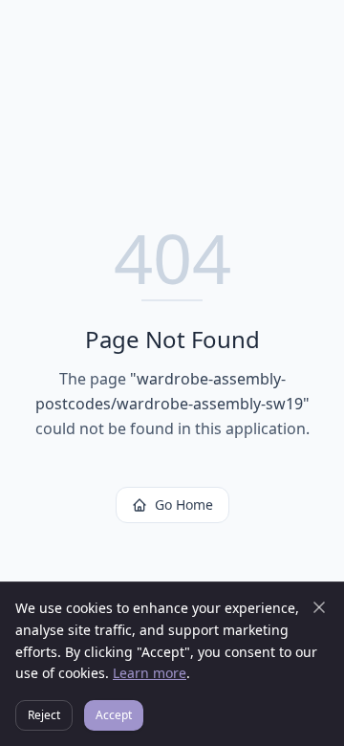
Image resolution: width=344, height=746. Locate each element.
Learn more (149, 673)
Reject (44, 715)
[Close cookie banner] (319, 607)
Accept (114, 715)
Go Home (184, 504)
